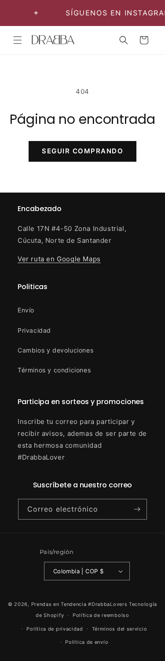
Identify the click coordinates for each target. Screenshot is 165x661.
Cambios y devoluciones (55, 350)
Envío (26, 310)
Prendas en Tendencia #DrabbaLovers (79, 604)
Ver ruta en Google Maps (59, 259)
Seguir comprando (82, 151)
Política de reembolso (101, 615)
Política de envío (86, 642)
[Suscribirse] (137, 509)
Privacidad (34, 330)
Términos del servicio (119, 629)
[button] (17, 40)
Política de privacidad (54, 629)
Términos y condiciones (54, 370)
